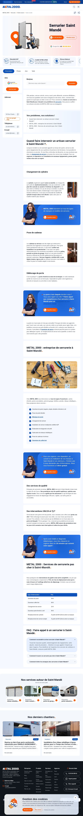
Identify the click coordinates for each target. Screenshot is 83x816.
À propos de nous (28, 783)
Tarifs (33, 71)
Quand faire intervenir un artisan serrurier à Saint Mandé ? (44, 120)
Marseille (56, 774)
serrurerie (58, 102)
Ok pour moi (27, 809)
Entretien (47, 790)
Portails (38, 786)
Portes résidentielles (39, 780)
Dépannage (48, 787)
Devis (65, 2)
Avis (26, 71)
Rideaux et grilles (38, 772)
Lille (55, 782)
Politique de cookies (49, 809)
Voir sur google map (11, 118)
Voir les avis (12, 89)
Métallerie (38, 789)
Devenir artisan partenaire (28, 772)
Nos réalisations (29, 2)
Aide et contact (28, 780)
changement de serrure (39, 154)
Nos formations (18, 2)
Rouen (56, 790)
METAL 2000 (6, 12)
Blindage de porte (37, 417)
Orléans (56, 787)
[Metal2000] (11, 7)
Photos (19, 71)
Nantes (56, 779)
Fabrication (48, 779)
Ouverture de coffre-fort (39, 440)
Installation (48, 782)
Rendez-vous (71, 37)
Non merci (38, 809)
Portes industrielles (39, 776)
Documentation (8, 2)
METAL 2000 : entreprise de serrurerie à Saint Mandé (45, 123)
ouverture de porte (47, 329)
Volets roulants (39, 783)
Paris (55, 771)
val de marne (20, 12)
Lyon (55, 776)
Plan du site (27, 789)
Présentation (8, 71)
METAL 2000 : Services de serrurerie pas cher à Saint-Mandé (45, 127)
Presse (26, 786)
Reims (56, 784)
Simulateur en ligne (48, 772)
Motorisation (48, 785)
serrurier (13, 12)
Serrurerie (38, 791)
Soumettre (72, 83)
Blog (25, 775)
